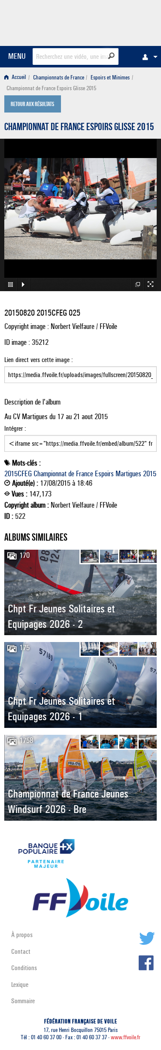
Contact (20, 951)
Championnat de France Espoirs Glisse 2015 (79, 128)
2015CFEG (18, 473)
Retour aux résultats (32, 105)
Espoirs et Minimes (110, 77)
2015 (149, 473)
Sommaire (23, 1001)
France (84, 473)
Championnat (50, 473)
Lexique (19, 984)
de (71, 473)
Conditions (24, 968)
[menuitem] (148, 56)
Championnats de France (58, 77)
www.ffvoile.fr (125, 1037)
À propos (22, 935)
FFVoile (116, 21)
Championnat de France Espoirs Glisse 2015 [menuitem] (51, 88)
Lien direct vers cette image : (38, 360)
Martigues (128, 473)
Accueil (18, 77)
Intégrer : (15, 428)
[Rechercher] (111, 56)
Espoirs (104, 473)
